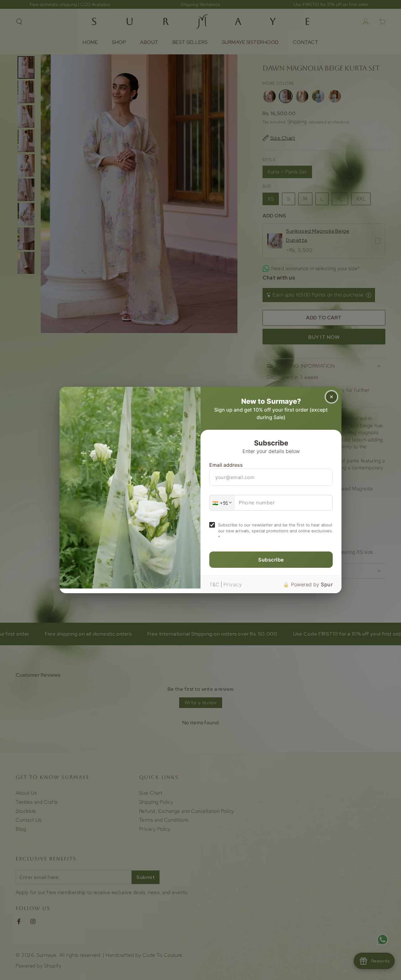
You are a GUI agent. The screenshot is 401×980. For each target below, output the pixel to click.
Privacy (232, 584)
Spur (327, 584)
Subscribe (271, 560)
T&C (214, 584)
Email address (226, 465)
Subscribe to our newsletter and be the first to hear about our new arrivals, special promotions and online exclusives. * (275, 531)
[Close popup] (331, 396)
